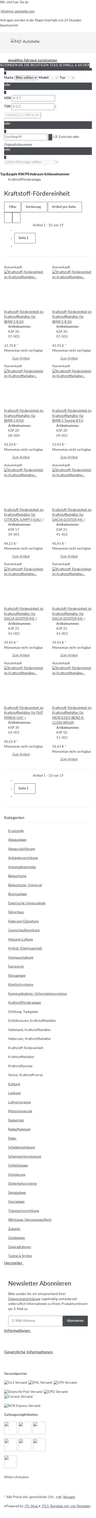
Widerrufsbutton (16, 1477)
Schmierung (16, 1175)
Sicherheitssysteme (22, 1183)
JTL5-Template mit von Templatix (65, 1506)
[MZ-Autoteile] (25, 41)
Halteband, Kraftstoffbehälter (29, 1030)
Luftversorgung (19, 1102)
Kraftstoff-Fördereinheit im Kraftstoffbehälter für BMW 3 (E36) (24, 317)
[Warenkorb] (89, 41)
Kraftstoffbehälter (21, 1057)
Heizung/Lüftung (20, 939)
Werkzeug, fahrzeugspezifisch (29, 1220)
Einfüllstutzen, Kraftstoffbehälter (32, 1021)
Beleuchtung (17, 876)
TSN (7, 106)
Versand (69, 1497)
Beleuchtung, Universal (25, 885)
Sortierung (33, 207)
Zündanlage (16, 1238)
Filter (12, 207)
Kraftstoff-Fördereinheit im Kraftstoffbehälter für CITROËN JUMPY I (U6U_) (24, 515)
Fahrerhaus (16, 912)
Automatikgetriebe (22, 867)
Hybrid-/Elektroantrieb (25, 948)
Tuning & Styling (20, 1256)
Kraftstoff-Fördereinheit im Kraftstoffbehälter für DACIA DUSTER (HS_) (72, 515)
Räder (12, 1138)
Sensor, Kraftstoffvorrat (25, 1075)
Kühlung (14, 1084)
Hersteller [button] (14, 1263)
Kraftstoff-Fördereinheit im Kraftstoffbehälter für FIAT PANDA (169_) (24, 713)
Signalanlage (17, 1193)
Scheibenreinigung (21, 1147)
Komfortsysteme (20, 984)
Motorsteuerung (20, 1111)
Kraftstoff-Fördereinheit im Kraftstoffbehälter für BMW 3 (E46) (24, 416)
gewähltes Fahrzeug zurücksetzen (32, 60)
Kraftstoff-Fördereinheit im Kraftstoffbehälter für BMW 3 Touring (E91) (72, 416)
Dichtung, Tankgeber (23, 1012)
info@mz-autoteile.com (18, 11)
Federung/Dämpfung (23, 921)
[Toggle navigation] (7, 41)
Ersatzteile (16, 831)
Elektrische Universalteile (27, 903)
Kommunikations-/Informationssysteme (37, 994)
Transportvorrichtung (23, 1211)
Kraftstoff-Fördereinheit (25, 1048)
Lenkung (14, 1093)
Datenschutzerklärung (24, 1299)
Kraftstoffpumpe (20, 1066)
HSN (8, 98)
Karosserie (16, 966)
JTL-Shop (31, 1506)
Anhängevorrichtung (23, 858)
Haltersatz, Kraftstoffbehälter (29, 1039)
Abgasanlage (17, 840)
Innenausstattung (20, 957)
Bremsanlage (17, 894)
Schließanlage (18, 1165)
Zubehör (14, 1229)
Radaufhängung (19, 1129)
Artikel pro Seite (64, 207)
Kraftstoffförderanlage (24, 1003)
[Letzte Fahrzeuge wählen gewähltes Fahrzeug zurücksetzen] (31, 162)
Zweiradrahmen (19, 1247)
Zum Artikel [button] (21, 358)
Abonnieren (75, 1321)
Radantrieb (16, 1120)
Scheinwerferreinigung (24, 1156)
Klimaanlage (17, 976)
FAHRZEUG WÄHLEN (22, 115)
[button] (8, 217)
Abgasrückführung (21, 849)
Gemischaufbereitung (24, 930)
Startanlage (16, 1202)
